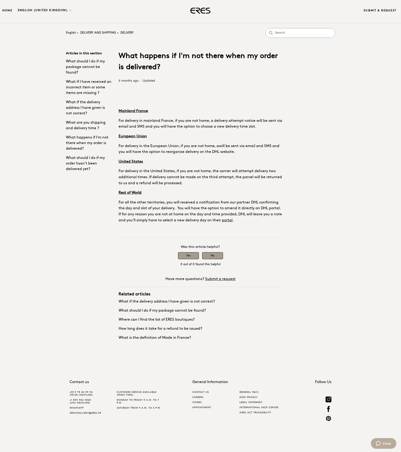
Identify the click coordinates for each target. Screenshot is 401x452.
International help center (258, 407)
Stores (197, 402)
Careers (198, 397)
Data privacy (248, 397)
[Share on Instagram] (328, 400)
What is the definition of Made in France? (155, 338)
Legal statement (250, 402)
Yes (188, 255)
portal (227, 220)
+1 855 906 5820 (80, 400)
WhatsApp (77, 408)
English (71, 32)
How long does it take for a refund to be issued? (160, 329)
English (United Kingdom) (43, 10)
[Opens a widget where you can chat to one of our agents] (383, 444)
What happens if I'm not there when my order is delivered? (87, 143)
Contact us (200, 392)
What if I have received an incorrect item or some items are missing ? (88, 87)
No (212, 255)
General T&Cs (249, 392)
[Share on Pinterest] (328, 419)
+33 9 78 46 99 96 (81, 392)
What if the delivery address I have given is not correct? (85, 107)
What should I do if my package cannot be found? (85, 67)
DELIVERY (127, 32)
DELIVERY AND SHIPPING (98, 32)
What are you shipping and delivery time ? (86, 125)
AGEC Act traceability (255, 412)
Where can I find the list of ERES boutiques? (157, 320)
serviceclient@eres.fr (85, 413)
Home (7, 10)
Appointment (201, 407)
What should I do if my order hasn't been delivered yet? (85, 163)
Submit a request (380, 10)
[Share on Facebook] (328, 409)
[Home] (200, 11)
